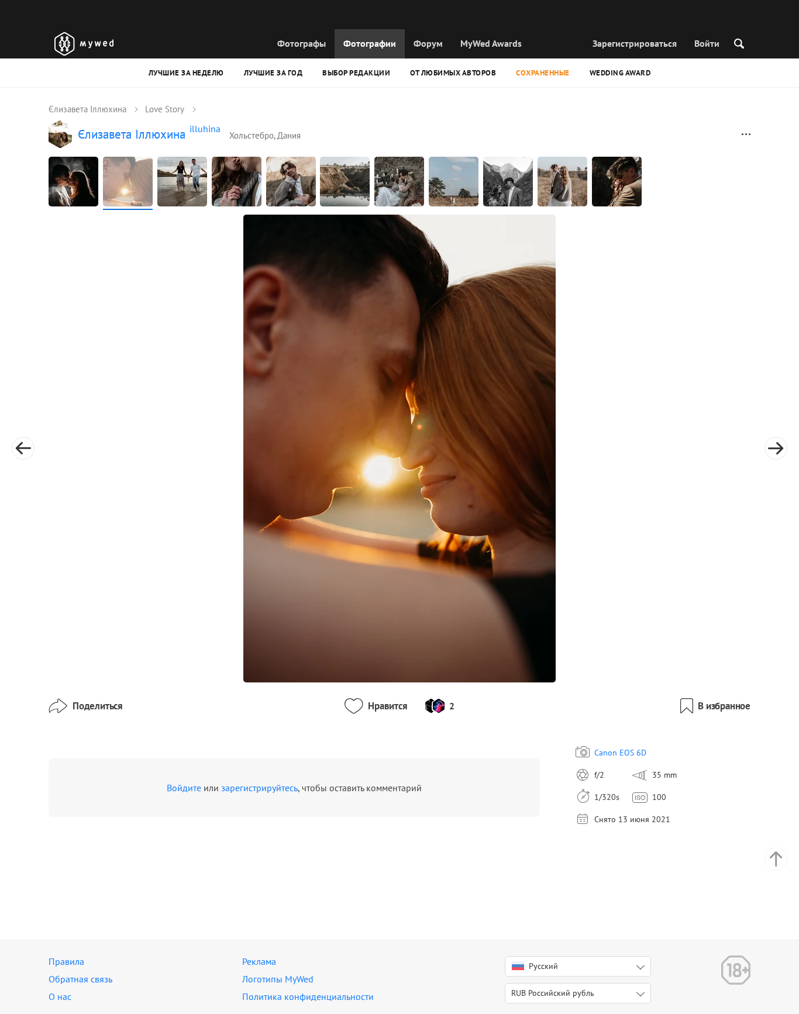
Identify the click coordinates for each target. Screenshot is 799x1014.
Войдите (184, 788)
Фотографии (369, 43)
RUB (552, 993)
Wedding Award (620, 73)
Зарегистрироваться (635, 43)
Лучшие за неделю (186, 73)
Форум (428, 43)
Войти (706, 43)
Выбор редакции (356, 73)
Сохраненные (543, 73)
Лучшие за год (273, 73)
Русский (543, 966)
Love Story (164, 109)
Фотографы (301, 43)
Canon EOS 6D (620, 752)
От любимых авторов (453, 73)
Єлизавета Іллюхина (87, 109)
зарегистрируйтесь (259, 788)
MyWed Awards (491, 43)
